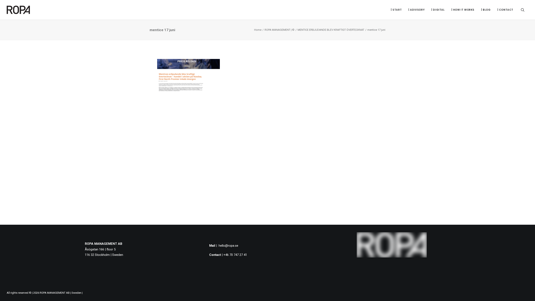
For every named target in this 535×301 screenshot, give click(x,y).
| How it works (462, 9)
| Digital (438, 9)
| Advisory (416, 9)
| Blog (486, 9)
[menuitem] (396, 10)
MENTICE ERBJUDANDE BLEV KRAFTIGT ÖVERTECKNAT (331, 29)
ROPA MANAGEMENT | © (279, 29)
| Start (396, 9)
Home (257, 29)
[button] (524, 10)
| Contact (505, 9)
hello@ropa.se (228, 245)
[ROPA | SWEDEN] (18, 10)
